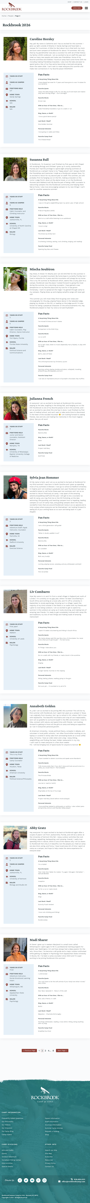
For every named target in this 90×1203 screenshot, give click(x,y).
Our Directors (7, 1128)
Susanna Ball (39, 159)
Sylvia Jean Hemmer (44, 477)
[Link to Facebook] (20, 1180)
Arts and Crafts (7, 1150)
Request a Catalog (52, 1131)
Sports (4, 1153)
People (10, 16)
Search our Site (51, 1150)
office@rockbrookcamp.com (73, 1181)
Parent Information (52, 1118)
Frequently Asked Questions (12, 1118)
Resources (49, 1160)
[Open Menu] (86, 8)
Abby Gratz (38, 828)
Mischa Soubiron (42, 269)
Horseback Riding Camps (11, 1160)
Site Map (48, 1153)
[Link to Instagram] (44, 1180)
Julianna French (41, 398)
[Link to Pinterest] (38, 1180)
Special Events (7, 1166)
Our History (6, 1125)
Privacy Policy (50, 1163)
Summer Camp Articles (54, 1128)
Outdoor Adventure (9, 1157)
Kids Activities (7, 1163)
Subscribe (49, 1157)
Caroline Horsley (42, 39)
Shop (69, 2)
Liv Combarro (40, 592)
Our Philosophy (7, 1121)
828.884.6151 (79, 1179)
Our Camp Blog (7, 1131)
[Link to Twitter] (26, 1180)
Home (4, 16)
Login (86, 2)
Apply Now (77, 8)
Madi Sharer (39, 940)
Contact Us (77, 2)
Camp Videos (7, 1134)
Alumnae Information (53, 1125)
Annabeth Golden (42, 706)
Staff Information (51, 1122)
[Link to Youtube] (32, 1180)
